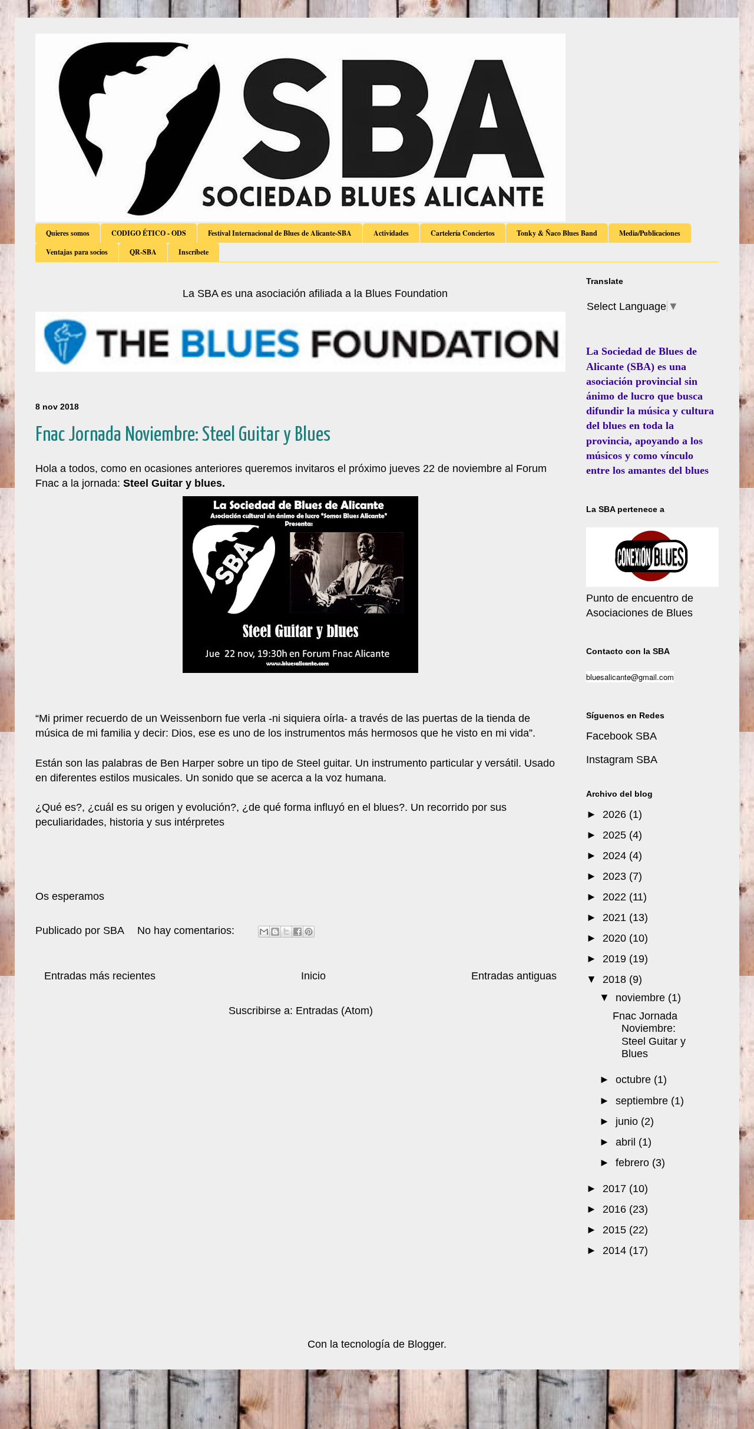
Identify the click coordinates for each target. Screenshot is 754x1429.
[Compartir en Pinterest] (309, 932)
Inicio (313, 976)
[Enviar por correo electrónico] (264, 932)
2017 (616, 1188)
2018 (616, 979)
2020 (616, 938)
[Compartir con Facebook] (297, 932)
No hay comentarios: (187, 930)
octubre (635, 1079)
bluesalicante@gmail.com (630, 676)
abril (627, 1142)
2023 (616, 876)
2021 (616, 917)
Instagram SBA (621, 759)
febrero (634, 1163)
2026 (616, 814)
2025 (616, 835)
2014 (616, 1250)
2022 (616, 897)
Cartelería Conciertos (463, 233)
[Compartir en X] (286, 932)
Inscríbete (193, 252)
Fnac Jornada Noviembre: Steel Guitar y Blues (182, 435)
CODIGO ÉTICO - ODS (148, 233)
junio (628, 1121)
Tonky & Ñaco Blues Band (557, 233)
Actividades (391, 233)
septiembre (643, 1101)
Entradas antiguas (514, 976)
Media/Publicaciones (649, 233)
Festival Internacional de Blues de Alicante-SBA (280, 233)
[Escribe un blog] (275, 932)
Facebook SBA (621, 736)
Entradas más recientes (100, 976)
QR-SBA (143, 252)
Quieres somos (68, 233)
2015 (616, 1230)
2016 (616, 1209)
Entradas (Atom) (334, 1011)
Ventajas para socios (77, 252)
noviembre (642, 998)
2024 (616, 856)
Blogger (426, 1344)
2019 (616, 959)
